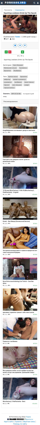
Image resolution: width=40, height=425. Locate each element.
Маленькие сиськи (10, 68)
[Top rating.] (12, 419)
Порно (28, 417)
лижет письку (29, 82)
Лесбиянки (17, 70)
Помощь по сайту (20, 424)
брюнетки (23, 76)
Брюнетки (7, 70)
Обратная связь (29, 422)
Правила (18, 422)
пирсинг (6, 85)
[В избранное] (22, 51)
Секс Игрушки (18, 65)
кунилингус (8, 82)
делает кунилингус (19, 79)
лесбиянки (18, 82)
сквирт (26, 85)
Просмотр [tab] (8, 10)
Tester (17, 37)
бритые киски (12, 76)
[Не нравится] (9, 51)
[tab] (15, 45)
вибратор (7, 79)
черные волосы (9, 88)
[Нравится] (6, 51)
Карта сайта (8, 422)
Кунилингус (23, 68)
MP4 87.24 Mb (16, 93)
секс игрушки (16, 85)
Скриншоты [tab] (19, 10)
